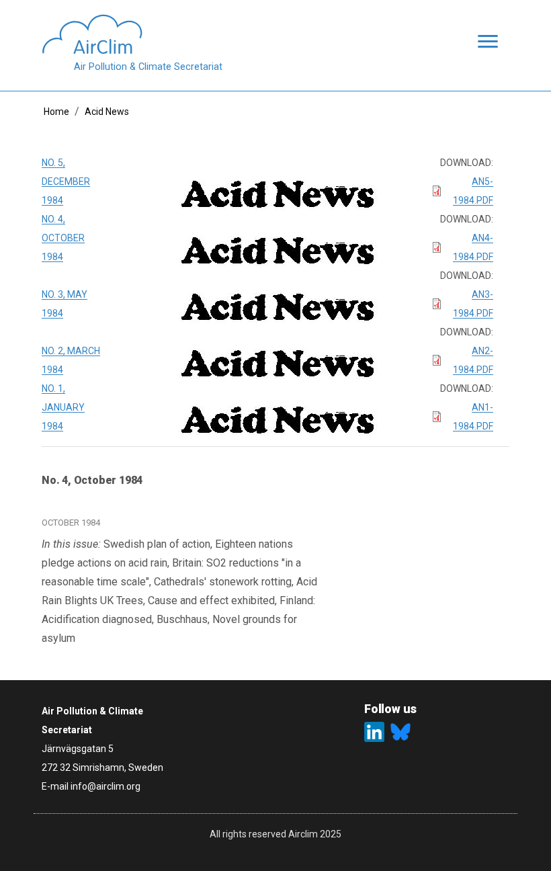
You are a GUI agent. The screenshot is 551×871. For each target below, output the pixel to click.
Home (56, 111)
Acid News (107, 111)
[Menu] (484, 42)
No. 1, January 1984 (63, 407)
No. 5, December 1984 (66, 181)
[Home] (132, 34)
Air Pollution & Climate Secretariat (148, 67)
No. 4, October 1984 (63, 238)
